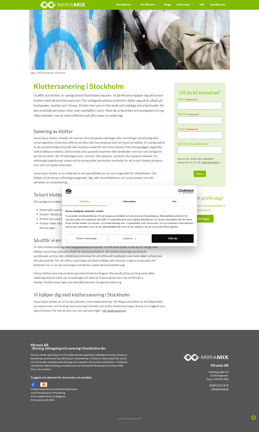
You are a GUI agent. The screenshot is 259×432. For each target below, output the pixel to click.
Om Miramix (147, 4)
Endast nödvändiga (86, 238)
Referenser (183, 4)
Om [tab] (174, 201)
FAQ (201, 4)
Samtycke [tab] (84, 201)
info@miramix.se (219, 388)
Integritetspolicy (210, 162)
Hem (33, 73)
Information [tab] (129, 201)
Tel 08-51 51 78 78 (218, 385)
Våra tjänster (123, 4)
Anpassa (127, 238)
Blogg (167, 4)
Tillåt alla (172, 238)
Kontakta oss (217, 4)
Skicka (200, 173)
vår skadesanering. (114, 310)
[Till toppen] (253, 417)
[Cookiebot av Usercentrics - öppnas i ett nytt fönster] (180, 191)
